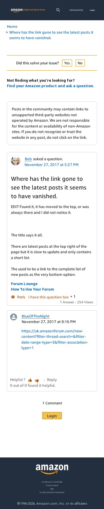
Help (52, 489)
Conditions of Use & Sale (52, 482)
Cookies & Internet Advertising (52, 492)
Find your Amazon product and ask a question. (50, 85)
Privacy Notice (52, 485)
